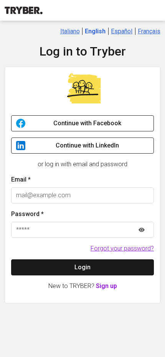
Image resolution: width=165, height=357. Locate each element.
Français (149, 31)
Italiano (70, 31)
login (82, 267)
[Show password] (141, 230)
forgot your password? (122, 248)
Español (121, 31)
